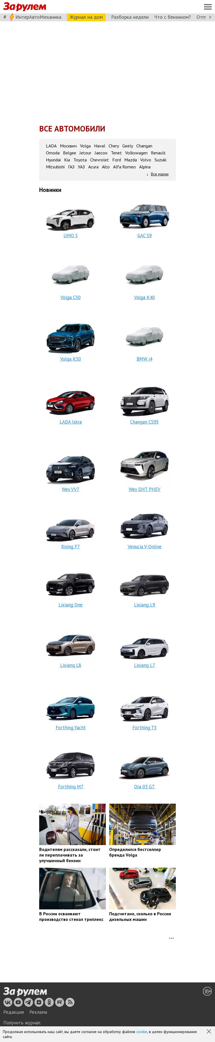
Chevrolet (99, 159)
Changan (144, 146)
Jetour (85, 152)
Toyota (80, 159)
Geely (127, 146)
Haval (99, 146)
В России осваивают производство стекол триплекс (71, 916)
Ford (116, 159)
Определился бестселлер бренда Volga (135, 852)
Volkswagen (136, 152)
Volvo (145, 159)
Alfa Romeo (124, 166)
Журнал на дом (86, 17)
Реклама (38, 1012)
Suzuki (160, 159)
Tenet (116, 152)
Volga (85, 146)
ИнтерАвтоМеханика (38, 17)
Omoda (53, 152)
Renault (158, 152)
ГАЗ (71, 166)
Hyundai (53, 159)
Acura (93, 166)
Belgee (69, 152)
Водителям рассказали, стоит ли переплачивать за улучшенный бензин (70, 854)
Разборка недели (130, 17)
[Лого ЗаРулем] (24, 6)
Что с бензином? (172, 17)
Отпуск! (205, 17)
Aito (106, 166)
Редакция (13, 1012)
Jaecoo (101, 152)
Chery (114, 146)
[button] (209, 1032)
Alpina (145, 166)
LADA (51, 146)
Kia (67, 159)
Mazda (130, 159)
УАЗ (81, 166)
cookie (141, 1031)
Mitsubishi (55, 166)
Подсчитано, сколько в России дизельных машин (140, 916)
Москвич (68, 146)
